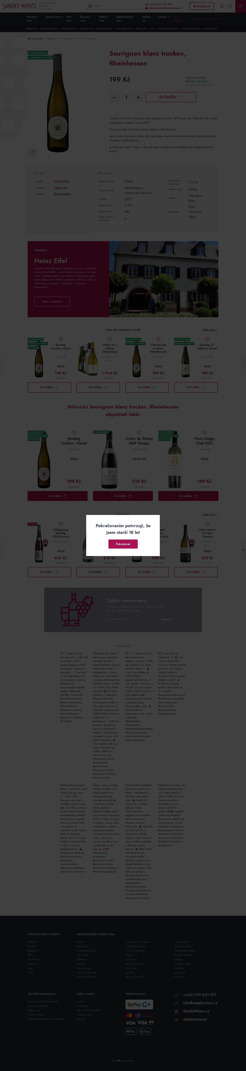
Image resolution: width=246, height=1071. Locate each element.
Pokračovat (123, 544)
